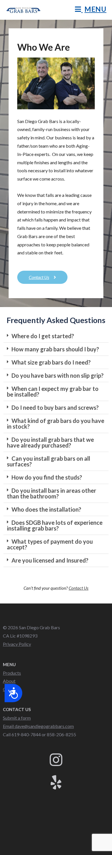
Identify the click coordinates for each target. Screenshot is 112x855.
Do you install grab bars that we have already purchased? (50, 442)
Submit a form (17, 718)
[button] (56, 336)
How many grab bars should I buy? (55, 349)
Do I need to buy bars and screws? (55, 407)
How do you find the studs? (46, 477)
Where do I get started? (42, 335)
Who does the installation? (46, 509)
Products (12, 673)
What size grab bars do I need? (51, 362)
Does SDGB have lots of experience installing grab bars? (55, 525)
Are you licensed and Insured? (49, 560)
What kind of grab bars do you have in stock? (55, 423)
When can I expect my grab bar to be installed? (53, 391)
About (9, 681)
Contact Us (78, 588)
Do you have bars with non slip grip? (57, 375)
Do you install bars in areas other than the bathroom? (51, 493)
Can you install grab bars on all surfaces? (48, 461)
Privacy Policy (17, 644)
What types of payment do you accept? (50, 544)
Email (38, 726)
